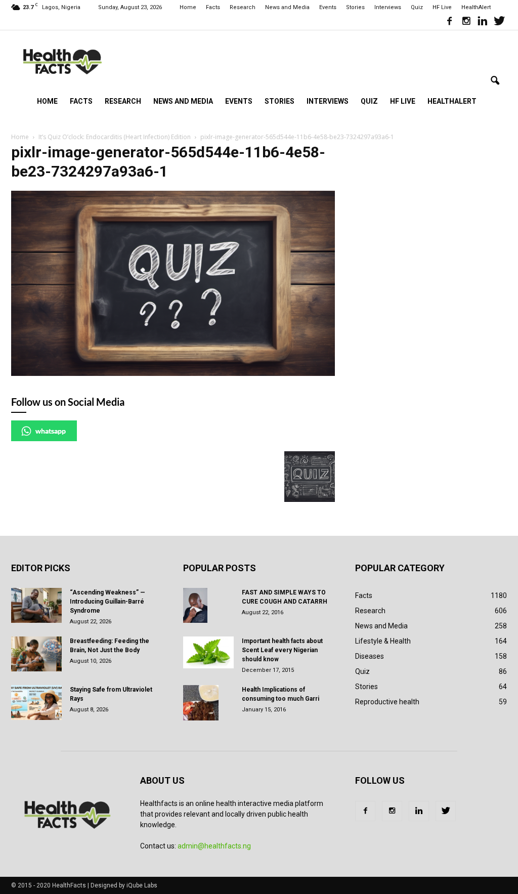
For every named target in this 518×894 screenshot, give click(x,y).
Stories (355, 7)
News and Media (287, 7)
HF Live (442, 7)
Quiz (417, 7)
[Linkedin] (482, 22)
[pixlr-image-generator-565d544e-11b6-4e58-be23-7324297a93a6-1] (173, 373)
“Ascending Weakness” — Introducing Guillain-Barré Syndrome (107, 601)
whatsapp (50, 431)
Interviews (387, 7)
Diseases (369, 656)
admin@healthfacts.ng (214, 846)
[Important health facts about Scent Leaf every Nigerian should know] (208, 652)
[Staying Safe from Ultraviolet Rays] (36, 702)
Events (327, 7)
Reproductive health (387, 702)
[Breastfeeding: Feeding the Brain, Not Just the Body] (36, 653)
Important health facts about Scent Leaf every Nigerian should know (282, 650)
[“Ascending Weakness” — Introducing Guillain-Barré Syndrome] (36, 605)
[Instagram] (465, 22)
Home (188, 7)
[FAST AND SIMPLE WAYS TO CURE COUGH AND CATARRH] (195, 605)
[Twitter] (499, 22)
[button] (495, 81)
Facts (213, 7)
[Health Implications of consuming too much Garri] (201, 702)
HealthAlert (476, 7)
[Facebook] (449, 22)
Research (242, 7)
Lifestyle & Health (383, 641)
